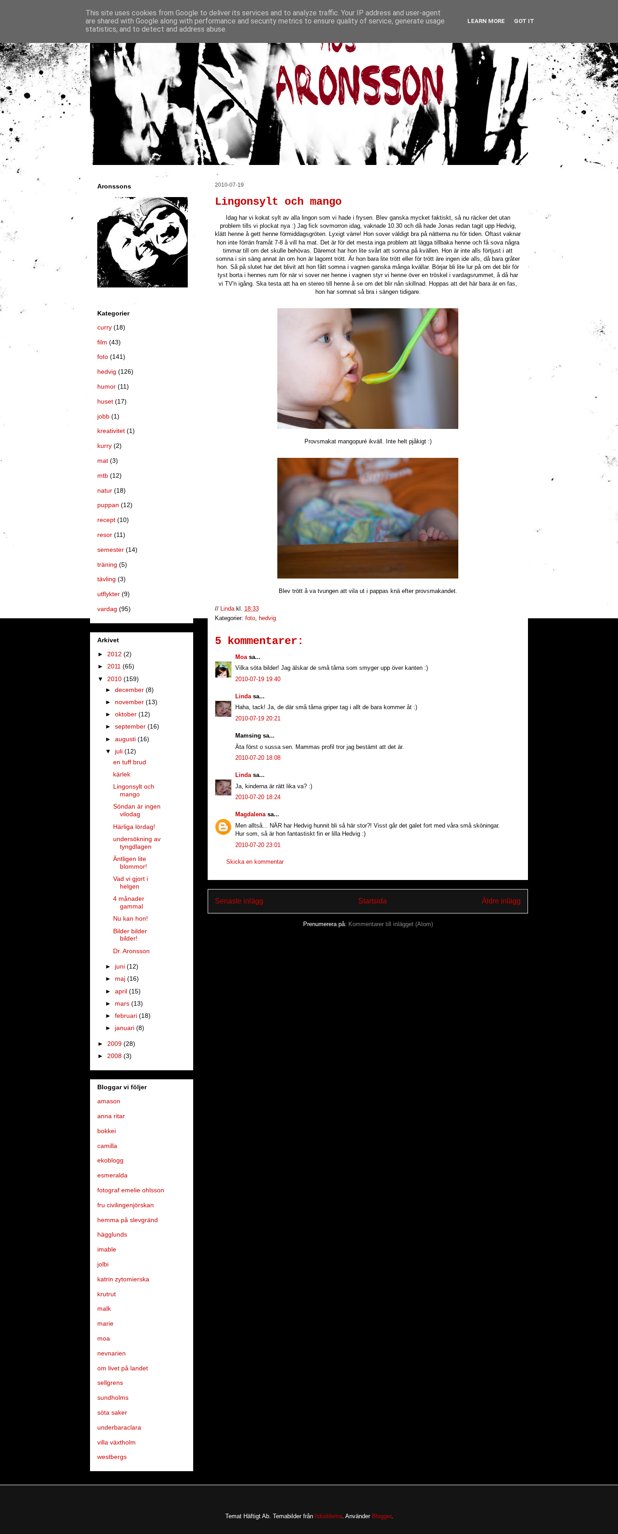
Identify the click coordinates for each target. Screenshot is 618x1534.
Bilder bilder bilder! (130, 934)
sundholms (112, 1397)
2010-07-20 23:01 (257, 845)
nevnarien (111, 1353)
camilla (107, 1145)
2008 (115, 1055)
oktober (126, 714)
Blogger (381, 1516)
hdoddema (328, 1516)
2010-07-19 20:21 (257, 718)
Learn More (486, 21)
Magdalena (250, 814)
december (130, 689)
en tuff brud (129, 762)
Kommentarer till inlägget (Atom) (390, 924)
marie (105, 1323)
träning (107, 564)
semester (110, 549)
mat (102, 460)
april (122, 991)
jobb (103, 416)
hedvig (267, 618)
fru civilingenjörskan (125, 1205)
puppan (108, 504)
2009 (115, 1043)
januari (125, 1027)
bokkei (106, 1130)
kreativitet (111, 430)
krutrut (106, 1294)
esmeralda (112, 1175)
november (130, 702)
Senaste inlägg (239, 901)
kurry (104, 445)
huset (105, 401)
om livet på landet (122, 1368)
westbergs (112, 1456)
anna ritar (111, 1116)
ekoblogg (110, 1160)
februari (127, 1015)
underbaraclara (119, 1427)
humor (106, 386)
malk (104, 1308)
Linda (243, 696)
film (102, 342)
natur (104, 490)
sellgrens (110, 1382)
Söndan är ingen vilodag (137, 810)
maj (121, 978)
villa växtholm (116, 1442)
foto (250, 618)
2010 (115, 678)
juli (119, 751)
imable (106, 1249)
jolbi (103, 1264)
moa (103, 1338)
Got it (524, 21)
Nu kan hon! (130, 918)
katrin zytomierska (123, 1279)
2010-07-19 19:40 (257, 679)
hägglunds (112, 1234)
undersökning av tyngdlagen (137, 842)
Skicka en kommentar (255, 861)
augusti (126, 739)
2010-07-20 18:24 (257, 797)
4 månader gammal (128, 902)
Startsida (372, 901)
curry (104, 327)
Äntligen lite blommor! (130, 862)
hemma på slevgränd (127, 1219)
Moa (241, 657)
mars (123, 1003)
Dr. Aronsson (131, 951)
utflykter (108, 594)
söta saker (112, 1412)
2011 (115, 666)
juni (121, 966)
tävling (106, 579)
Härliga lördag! (134, 826)
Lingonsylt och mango (133, 790)
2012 (115, 654)
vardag (107, 608)
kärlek (121, 774)
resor (104, 534)
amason (108, 1101)
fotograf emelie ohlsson (130, 1190)
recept (106, 519)
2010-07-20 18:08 (257, 757)
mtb (102, 475)
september (131, 726)
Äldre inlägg (501, 901)
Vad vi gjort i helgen (130, 882)
